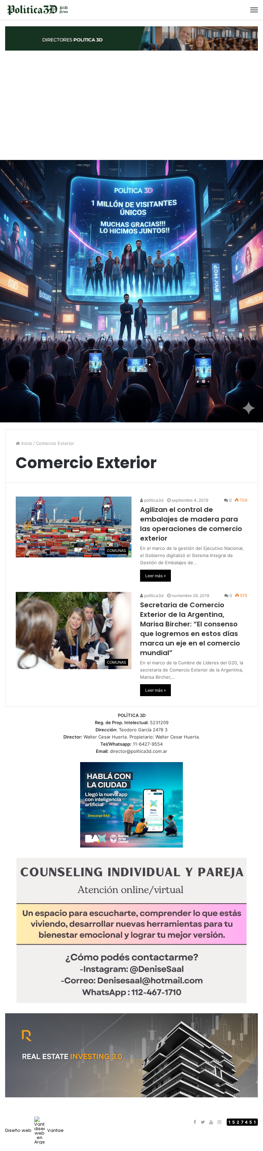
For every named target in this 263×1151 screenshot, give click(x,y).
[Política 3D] (37, 9)
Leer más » (155, 575)
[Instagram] (219, 1122)
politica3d (153, 500)
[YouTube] (211, 1122)
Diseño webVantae (34, 1130)
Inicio (26, 443)
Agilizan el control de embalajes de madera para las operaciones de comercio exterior (191, 524)
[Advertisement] (131, 105)
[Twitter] (203, 1122)
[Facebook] (194, 1122)
